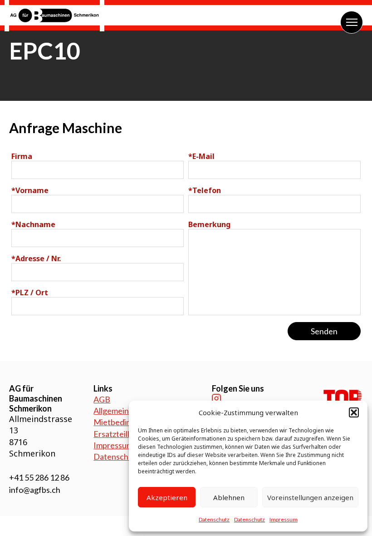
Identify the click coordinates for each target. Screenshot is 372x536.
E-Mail (201, 156)
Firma (21, 156)
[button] (353, 412)
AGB (101, 399)
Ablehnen (229, 497)
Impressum (283, 519)
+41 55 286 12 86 (39, 477)
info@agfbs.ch (34, 490)
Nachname (33, 224)
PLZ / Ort (29, 292)
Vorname (30, 190)
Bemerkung (209, 224)
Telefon (204, 190)
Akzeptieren (167, 497)
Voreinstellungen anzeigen (310, 497)
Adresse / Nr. (36, 258)
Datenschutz (214, 519)
